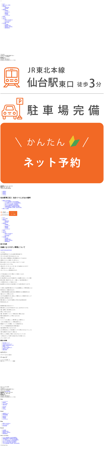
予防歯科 (6, 14)
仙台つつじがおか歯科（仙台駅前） (9, 442)
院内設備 (6, 8)
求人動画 (6, 24)
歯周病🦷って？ (6, 346)
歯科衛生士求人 (8, 25)
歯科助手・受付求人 (9, 26)
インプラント (7, 11)
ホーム (4, 3)
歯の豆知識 (7, 22)
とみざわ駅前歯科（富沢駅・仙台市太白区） (13, 207)
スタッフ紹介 (5, 218)
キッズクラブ (7, 15)
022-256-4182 (7, 391)
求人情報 (4, 23)
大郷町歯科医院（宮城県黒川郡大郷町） (12, 206)
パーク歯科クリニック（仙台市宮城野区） (13, 202)
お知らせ (4, 18)
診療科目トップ (6, 413)
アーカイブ (2, 359)
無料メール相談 (6, 208)
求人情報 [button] (4, 236)
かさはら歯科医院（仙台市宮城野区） (12, 201)
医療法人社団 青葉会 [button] (7, 200)
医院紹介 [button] (4, 219)
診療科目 (4, 9)
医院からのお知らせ (9, 19)
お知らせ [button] (4, 232)
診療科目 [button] (4, 223)
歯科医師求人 (7, 27)
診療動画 (6, 10)
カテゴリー (2, 354)
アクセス (4, 17)
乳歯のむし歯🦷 (6, 348)
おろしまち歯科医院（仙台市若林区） (12, 205)
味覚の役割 (5, 349)
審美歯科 (6, 226)
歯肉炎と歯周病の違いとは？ (8, 345)
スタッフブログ (8, 20)
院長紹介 (4, 192)
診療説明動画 (5, 414)
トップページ (5, 401)
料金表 (4, 16)
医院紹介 (4, 6)
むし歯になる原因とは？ (7, 347)
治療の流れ (7, 7)
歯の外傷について (6, 342)
